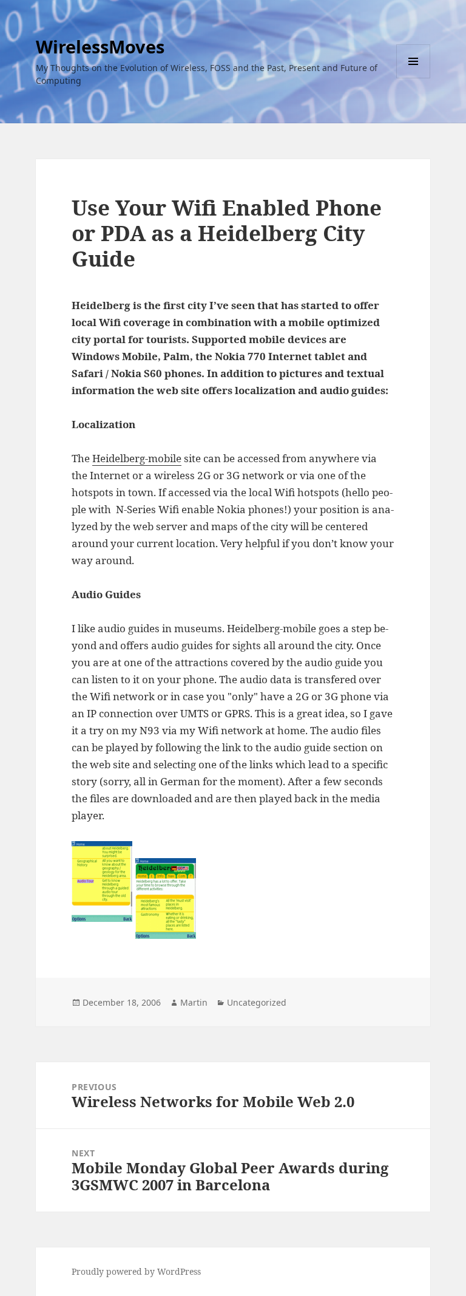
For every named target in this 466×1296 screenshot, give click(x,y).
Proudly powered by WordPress (136, 1271)
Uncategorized (256, 1002)
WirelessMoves (100, 46)
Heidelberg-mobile (136, 458)
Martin (194, 1002)
